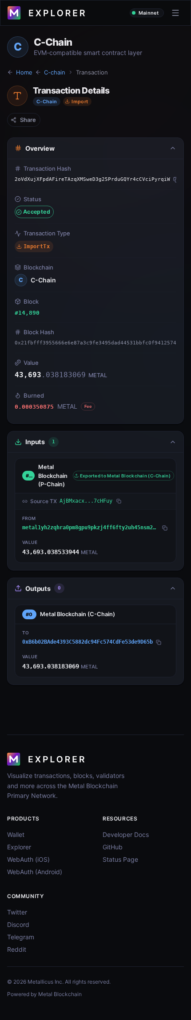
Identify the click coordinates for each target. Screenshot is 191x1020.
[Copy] (176, 179)
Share (28, 119)
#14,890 (27, 312)
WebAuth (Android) (34, 871)
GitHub (113, 847)
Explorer (19, 847)
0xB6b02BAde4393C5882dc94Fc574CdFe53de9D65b (87, 642)
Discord (18, 924)
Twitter (17, 912)
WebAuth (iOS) (28, 859)
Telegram (20, 937)
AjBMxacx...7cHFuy (86, 501)
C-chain (54, 72)
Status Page (120, 859)
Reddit (16, 949)
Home (24, 72)
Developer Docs (126, 834)
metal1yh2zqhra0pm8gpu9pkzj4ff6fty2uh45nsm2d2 (90, 527)
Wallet (15, 834)
